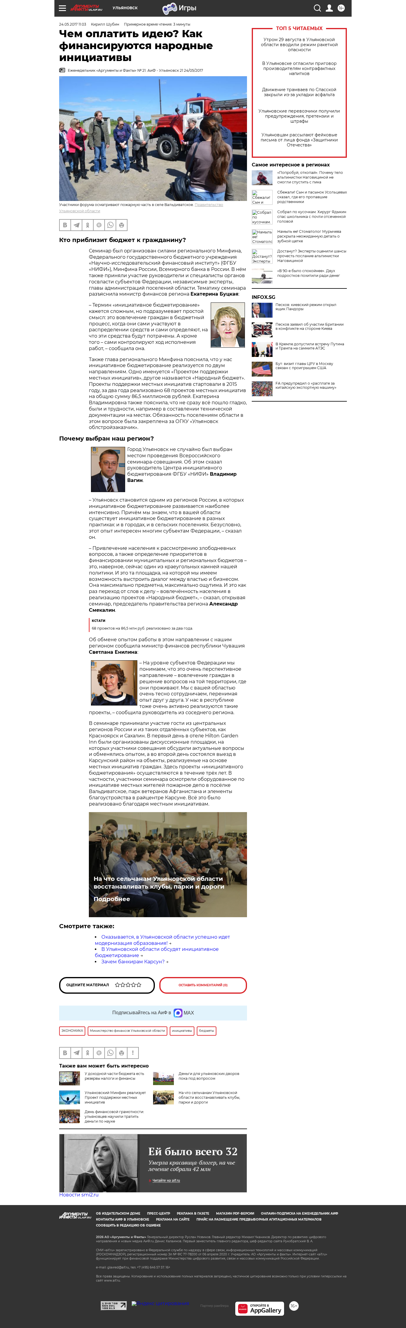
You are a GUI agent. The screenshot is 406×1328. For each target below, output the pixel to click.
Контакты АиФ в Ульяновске (122, 1219)
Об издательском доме (118, 1213)
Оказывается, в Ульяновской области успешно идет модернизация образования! (162, 940)
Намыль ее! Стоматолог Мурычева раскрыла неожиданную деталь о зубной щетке (309, 236)
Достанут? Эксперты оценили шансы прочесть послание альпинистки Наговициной (311, 256)
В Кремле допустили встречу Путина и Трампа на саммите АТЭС (310, 346)
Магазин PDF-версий (235, 1213)
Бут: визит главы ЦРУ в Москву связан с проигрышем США (304, 366)
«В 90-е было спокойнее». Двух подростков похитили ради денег (308, 273)
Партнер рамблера (214, 1305)
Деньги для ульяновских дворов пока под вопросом (209, 1076)
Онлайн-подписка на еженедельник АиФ (299, 1213)
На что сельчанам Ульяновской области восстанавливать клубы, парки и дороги (159, 882)
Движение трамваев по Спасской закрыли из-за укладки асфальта (299, 92)
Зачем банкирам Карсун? (133, 962)
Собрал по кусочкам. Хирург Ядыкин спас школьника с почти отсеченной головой (311, 217)
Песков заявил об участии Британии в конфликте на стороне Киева (310, 326)
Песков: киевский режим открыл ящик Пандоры (306, 307)
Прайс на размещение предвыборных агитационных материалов (259, 1219)
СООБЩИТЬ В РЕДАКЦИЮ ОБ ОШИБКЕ (128, 1225)
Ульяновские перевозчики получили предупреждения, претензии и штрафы (299, 116)
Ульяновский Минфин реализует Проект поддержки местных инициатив (115, 1097)
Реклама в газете (193, 1213)
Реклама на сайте (173, 1219)
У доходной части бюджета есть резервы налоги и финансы (114, 1076)
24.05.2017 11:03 (72, 24)
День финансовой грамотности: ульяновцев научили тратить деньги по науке (114, 1116)
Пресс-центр (158, 1213)
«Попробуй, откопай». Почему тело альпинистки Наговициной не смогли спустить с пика (310, 177)
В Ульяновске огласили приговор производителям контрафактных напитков (299, 68)
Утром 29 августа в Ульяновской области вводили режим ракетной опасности (299, 44)
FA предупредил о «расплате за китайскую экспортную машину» (306, 385)
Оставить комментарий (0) (203, 985)
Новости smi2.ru (79, 1195)
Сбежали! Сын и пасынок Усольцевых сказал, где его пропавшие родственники (312, 197)
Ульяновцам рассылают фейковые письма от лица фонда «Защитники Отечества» (299, 140)
